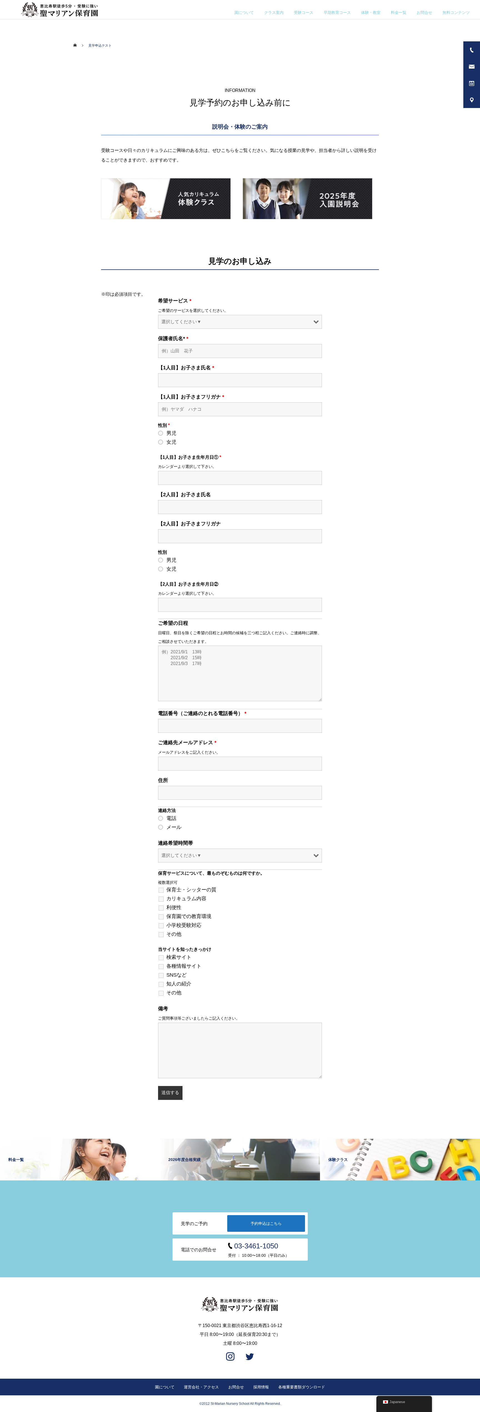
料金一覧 (398, 12)
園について (244, 12)
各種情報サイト (183, 966)
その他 (173, 934)
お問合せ (424, 12)
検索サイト (178, 957)
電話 (171, 818)
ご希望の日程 (173, 623)
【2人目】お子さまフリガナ (189, 523)
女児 (171, 442)
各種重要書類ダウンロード (301, 1387)
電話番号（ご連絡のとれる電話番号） (202, 713)
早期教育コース (337, 12)
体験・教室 (371, 12)
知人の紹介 (178, 984)
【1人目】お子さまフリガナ (191, 397)
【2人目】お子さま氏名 (184, 494)
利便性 (173, 907)
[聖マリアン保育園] (240, 1304)
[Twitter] (250, 1357)
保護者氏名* (173, 338)
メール (173, 827)
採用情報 (261, 1387)
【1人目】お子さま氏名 (186, 367)
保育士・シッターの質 (191, 889)
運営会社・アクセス (201, 1387)
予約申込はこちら (266, 1223)
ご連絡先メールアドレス (187, 742)
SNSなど (176, 975)
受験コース (303, 12)
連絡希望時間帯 (175, 843)
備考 (163, 1008)
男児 (171, 433)
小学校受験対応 (183, 925)
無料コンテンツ (456, 12)
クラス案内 (274, 12)
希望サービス (174, 301)
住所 (163, 780)
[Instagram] (230, 1357)
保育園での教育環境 (188, 916)
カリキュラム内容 (186, 898)
